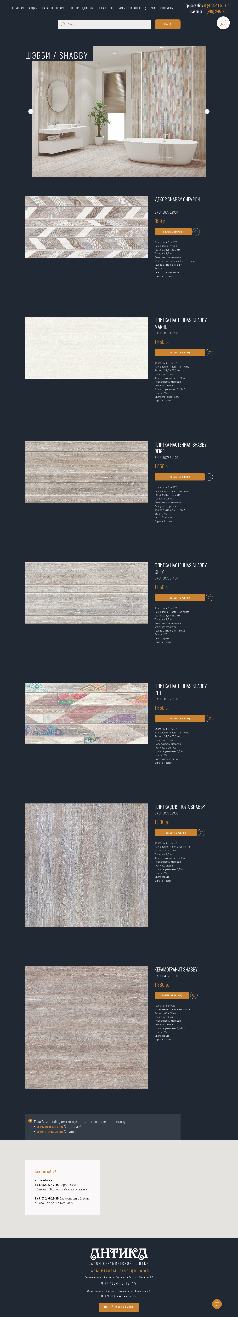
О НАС (102, 8)
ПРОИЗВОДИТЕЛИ (82, 8)
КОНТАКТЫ (167, 8)
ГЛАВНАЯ (18, 8)
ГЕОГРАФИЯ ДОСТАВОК (125, 8)
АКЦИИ (33, 8)
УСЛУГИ (150, 8)
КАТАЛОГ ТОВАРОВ (54, 8)
